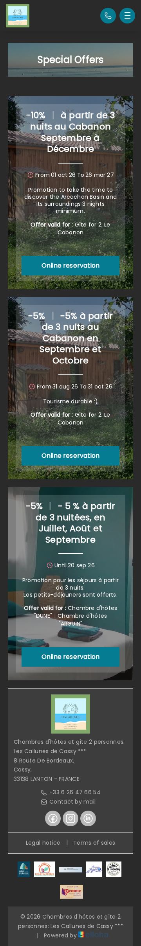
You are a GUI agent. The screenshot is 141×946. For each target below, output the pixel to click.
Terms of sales (94, 843)
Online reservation (71, 265)
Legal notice (43, 843)
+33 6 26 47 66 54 (75, 792)
